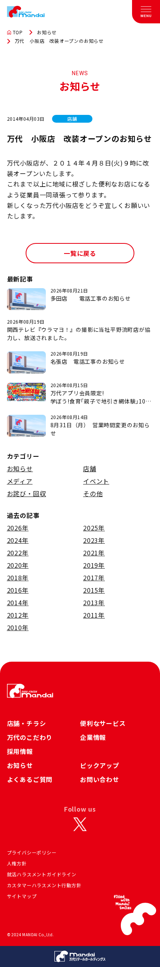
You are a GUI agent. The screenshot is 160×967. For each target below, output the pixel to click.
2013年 (94, 602)
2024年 (18, 540)
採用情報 (20, 751)
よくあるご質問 (30, 779)
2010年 (18, 627)
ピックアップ (99, 765)
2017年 (94, 577)
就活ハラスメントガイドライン (42, 874)
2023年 (94, 540)
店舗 (89, 468)
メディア (20, 481)
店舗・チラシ (26, 723)
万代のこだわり (30, 737)
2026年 (18, 527)
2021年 (94, 552)
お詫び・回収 (26, 493)
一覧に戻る (80, 253)
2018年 (18, 577)
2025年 (94, 527)
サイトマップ (22, 896)
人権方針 (17, 863)
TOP (18, 32)
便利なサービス (103, 723)
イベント (96, 481)
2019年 (94, 565)
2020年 (18, 565)
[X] (80, 824)
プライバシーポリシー (32, 852)
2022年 (18, 552)
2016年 (18, 590)
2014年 (18, 602)
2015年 (94, 590)
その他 (93, 493)
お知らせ (47, 32)
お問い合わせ (99, 779)
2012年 (18, 615)
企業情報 (93, 737)
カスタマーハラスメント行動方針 (44, 885)
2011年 (94, 615)
